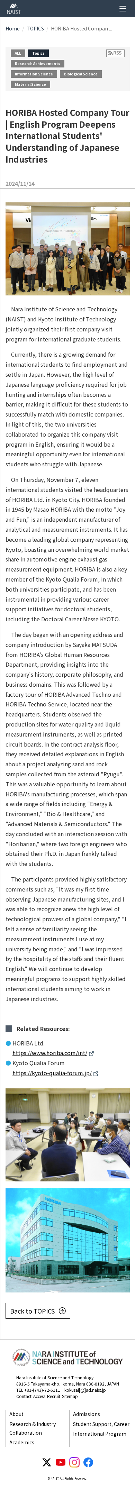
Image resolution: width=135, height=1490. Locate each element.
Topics (38, 53)
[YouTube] (60, 1462)
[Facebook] (88, 1462)
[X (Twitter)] (47, 1462)
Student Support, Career (101, 1423)
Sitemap (70, 1396)
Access (39, 1396)
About (16, 1413)
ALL (18, 53)
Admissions (86, 1413)
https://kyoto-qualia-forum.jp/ (52, 1073)
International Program (99, 1433)
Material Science (30, 84)
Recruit (53, 1396)
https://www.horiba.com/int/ (49, 1053)
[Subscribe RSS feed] (115, 53)
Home (13, 28)
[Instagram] (74, 1462)
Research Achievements (37, 63)
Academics (21, 1442)
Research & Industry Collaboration (32, 1428)
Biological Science (81, 73)
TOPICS (35, 28)
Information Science (34, 73)
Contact (24, 1396)
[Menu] (123, 8)
